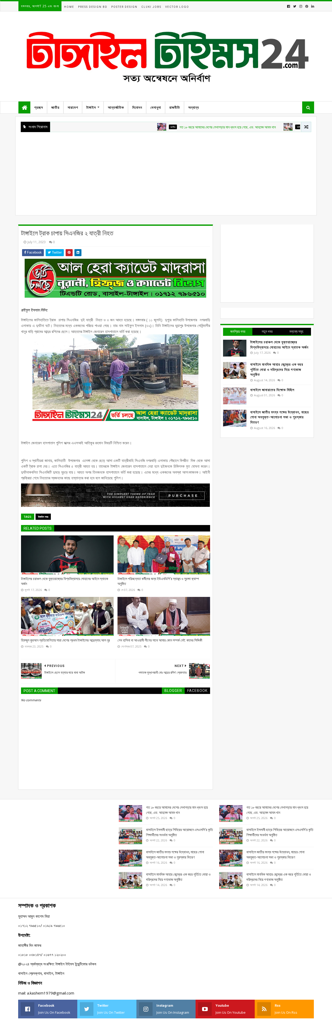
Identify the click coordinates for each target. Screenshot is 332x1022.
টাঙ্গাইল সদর (43, 517)
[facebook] (288, 6)
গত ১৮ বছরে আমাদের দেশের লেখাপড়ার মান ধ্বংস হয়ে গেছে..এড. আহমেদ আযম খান (207, 127)
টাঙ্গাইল (91, 107)
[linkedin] (312, 6)
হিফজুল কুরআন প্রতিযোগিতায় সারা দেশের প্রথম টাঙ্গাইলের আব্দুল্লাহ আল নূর (65, 640)
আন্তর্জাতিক (116, 107)
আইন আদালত (281, 127)
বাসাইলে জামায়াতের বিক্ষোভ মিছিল (272, 390)
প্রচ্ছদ (38, 107)
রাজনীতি (174, 107)
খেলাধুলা (155, 107)
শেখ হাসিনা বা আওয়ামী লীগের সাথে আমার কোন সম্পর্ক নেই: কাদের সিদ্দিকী (159, 640)
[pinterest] (306, 6)
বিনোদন (137, 107)
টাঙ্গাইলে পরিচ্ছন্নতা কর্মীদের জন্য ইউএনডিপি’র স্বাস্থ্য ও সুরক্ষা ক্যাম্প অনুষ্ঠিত (158, 581)
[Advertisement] (166, 171)
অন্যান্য (193, 107)
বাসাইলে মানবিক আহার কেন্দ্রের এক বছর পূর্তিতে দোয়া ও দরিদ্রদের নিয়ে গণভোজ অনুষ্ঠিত (276, 369)
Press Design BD (92, 6)
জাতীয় (55, 107)
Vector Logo (177, 6)
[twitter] (294, 6)
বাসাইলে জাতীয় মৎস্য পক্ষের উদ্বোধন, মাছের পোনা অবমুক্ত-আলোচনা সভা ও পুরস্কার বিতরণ (279, 417)
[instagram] (300, 6)
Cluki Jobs (151, 6)
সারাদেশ (73, 107)
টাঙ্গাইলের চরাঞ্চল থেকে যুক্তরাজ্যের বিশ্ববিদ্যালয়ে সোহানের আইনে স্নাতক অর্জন (64, 581)
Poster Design (124, 6)
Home (69, 6)
